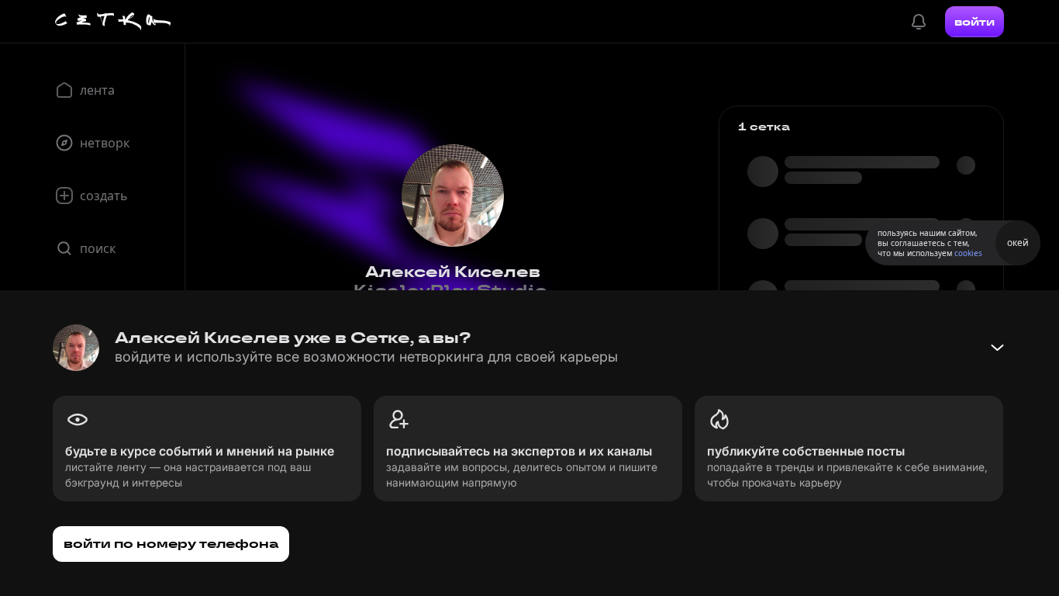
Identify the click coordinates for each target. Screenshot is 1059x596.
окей (1018, 242)
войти (974, 21)
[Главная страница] (113, 21)
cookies (968, 253)
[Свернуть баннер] (997, 347)
